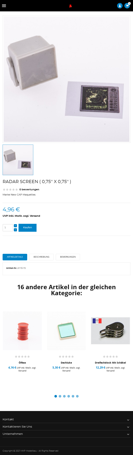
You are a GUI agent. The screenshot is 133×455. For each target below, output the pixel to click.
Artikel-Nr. (11, 268)
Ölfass (22, 362)
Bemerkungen (68, 256)
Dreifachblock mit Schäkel (110, 362)
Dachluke (66, 362)
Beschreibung (41, 256)
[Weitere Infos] (32, 378)
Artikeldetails (15, 256)
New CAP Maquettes (23, 195)
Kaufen (27, 227)
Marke (6, 195)
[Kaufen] (13, 378)
